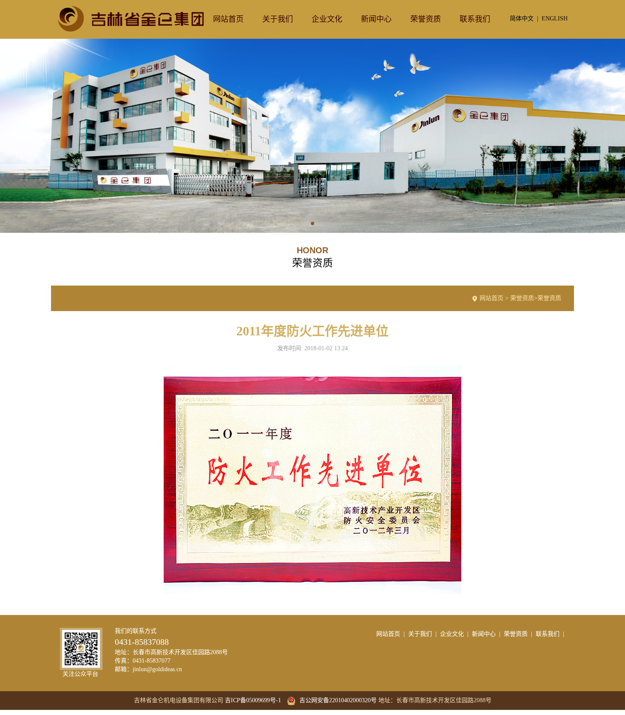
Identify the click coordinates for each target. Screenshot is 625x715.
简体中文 (522, 18)
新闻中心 (376, 19)
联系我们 (475, 19)
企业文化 (327, 19)
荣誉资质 (425, 19)
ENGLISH (555, 18)
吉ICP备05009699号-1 (253, 700)
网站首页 (228, 19)
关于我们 (277, 19)
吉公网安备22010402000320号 (337, 700)
